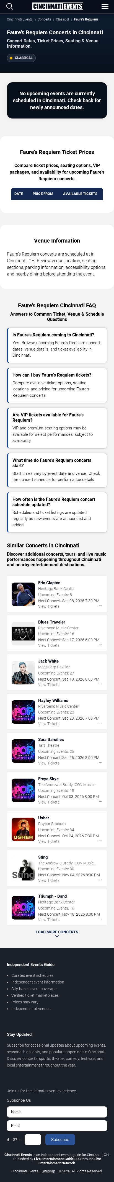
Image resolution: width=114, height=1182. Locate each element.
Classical (62, 19)
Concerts (44, 19)
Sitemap (48, 1171)
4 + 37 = (13, 1139)
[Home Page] (57, 6)
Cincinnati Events (20, 19)
